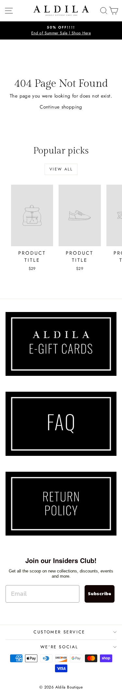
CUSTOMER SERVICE (59, 632)
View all (61, 169)
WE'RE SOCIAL (59, 647)
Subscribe (99, 593)
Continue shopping (61, 106)
